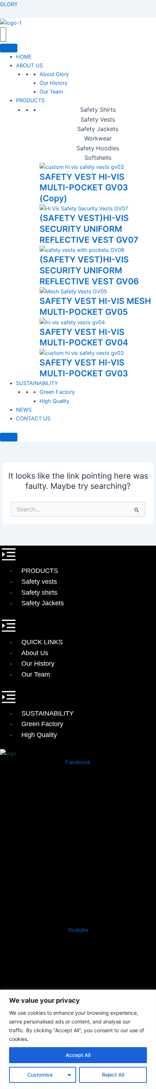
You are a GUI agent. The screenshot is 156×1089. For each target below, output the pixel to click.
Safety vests (39, 581)
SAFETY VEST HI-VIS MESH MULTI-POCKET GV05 (95, 306)
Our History (53, 83)
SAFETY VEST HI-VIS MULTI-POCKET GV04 (84, 337)
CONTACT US (33, 418)
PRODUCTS (30, 100)
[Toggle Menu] (8, 48)
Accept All (78, 1055)
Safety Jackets (42, 603)
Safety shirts (39, 592)
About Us (34, 653)
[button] (78, 556)
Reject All (113, 1075)
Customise (40, 1075)
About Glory (54, 74)
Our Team (51, 91)
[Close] (8, 437)
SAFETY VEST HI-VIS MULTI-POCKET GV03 (84, 368)
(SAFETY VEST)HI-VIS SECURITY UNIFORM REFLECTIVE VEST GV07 (89, 229)
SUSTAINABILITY (37, 383)
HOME (24, 57)
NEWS (24, 410)
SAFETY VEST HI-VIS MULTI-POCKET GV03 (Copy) (84, 187)
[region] (78, 1039)
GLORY (9, 4)
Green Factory (57, 392)
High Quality (54, 401)
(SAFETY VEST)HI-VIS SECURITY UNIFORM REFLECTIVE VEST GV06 (89, 270)
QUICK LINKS (42, 642)
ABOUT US (29, 65)
